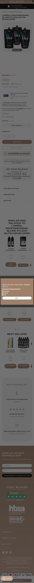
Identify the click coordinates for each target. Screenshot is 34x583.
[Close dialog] (32, 280)
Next (17, 298)
